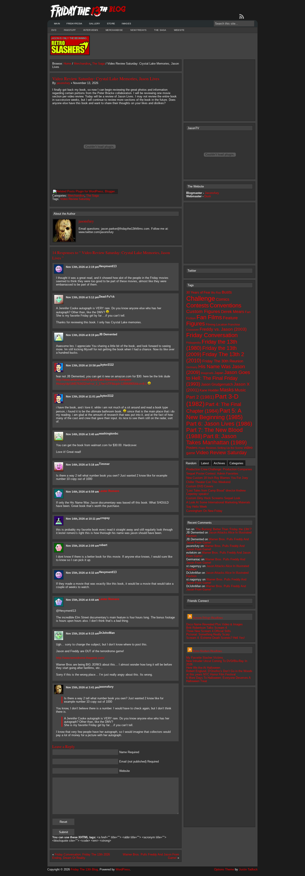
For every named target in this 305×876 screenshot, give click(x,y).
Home (67, 63)
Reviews (211, 448)
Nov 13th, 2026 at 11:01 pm (83, 396)
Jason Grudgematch (217, 384)
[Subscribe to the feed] (242, 16)
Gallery (94, 23)
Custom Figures (203, 311)
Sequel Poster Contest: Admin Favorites (212, 473)
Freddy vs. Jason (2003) (223, 329)
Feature (230, 317)
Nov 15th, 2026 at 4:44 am (82, 599)
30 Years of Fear (198, 292)
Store (111, 23)
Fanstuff (70, 30)
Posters (192, 448)
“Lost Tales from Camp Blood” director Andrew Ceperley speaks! (216, 492)
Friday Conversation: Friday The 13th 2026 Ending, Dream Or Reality (81, 856)
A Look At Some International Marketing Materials (218, 502)
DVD (53, 30)
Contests (197, 305)
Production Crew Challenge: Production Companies (219, 469)
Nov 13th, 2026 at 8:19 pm (82, 335)
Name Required (129, 752)
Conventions (225, 305)
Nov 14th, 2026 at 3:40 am (82, 434)
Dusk (207, 196)
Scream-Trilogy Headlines (208, 618)
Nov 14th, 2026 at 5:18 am (82, 464)
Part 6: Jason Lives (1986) (219, 423)
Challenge (200, 298)
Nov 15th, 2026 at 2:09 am (82, 545)
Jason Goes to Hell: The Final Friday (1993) (218, 378)
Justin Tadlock (248, 869)
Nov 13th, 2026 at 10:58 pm (83, 365)
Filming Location (216, 324)
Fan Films (209, 317)
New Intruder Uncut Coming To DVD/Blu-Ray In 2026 (216, 662)
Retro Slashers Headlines (207, 651)
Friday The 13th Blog (84, 869)
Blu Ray (216, 292)
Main (57, 23)
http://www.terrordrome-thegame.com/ (80, 658)
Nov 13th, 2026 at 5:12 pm (82, 297)
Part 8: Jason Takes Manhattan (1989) (216, 439)
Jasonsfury (212, 193)
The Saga (160, 30)
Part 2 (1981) (200, 396)
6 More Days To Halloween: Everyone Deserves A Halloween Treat (218, 679)
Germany (191, 367)
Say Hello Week (196, 506)
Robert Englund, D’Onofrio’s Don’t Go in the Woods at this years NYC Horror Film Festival (219, 672)
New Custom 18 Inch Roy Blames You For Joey (217, 477)
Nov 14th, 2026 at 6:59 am (82, 491)
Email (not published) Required (139, 761)
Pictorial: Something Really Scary (208, 634)
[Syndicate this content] (190, 618)
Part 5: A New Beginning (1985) (214, 414)
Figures (195, 324)
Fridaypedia (74, 23)
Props (201, 448)
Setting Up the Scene (230, 448)
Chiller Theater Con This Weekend (208, 482)
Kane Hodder (209, 390)
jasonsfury (63, 83)
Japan (218, 373)
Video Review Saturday (75, 199)
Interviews (90, 30)
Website (179, 30)
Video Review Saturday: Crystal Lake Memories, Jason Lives (105, 78)
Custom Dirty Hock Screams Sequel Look (213, 498)
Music (240, 390)
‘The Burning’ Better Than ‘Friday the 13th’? (223, 529)
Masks (227, 390)
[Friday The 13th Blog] (88, 11)
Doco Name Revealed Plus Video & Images (214, 624)
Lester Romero (109, 491)
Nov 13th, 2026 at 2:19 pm (82, 267)
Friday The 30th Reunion (222, 361)
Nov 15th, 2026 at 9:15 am (82, 633)
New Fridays (138, 30)
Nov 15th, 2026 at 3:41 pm (82, 687)
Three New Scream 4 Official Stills (208, 631)
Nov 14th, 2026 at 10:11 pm (83, 518)
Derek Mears (232, 311)
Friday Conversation (212, 335)
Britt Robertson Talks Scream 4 (206, 627)
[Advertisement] (172, 45)
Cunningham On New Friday (204, 511)
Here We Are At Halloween (203, 667)
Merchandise (114, 30)
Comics (222, 299)
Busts (227, 292)
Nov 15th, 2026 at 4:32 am (82, 572)
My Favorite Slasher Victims (204, 657)
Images (126, 23)
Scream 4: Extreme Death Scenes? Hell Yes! (215, 637)
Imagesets (207, 373)
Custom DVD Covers (199, 486)
